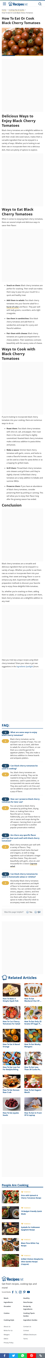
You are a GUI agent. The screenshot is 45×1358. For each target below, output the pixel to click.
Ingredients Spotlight (24, 666)
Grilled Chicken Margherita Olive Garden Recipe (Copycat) (32, 1261)
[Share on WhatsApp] (22, 1355)
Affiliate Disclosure (29, 1334)
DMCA (6, 1339)
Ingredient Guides (30, 1320)
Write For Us (8, 1330)
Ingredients (8, 1302)
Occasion (7, 1306)
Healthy (26, 1298)
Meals (6, 1298)
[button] (40, 1355)
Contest (26, 1330)
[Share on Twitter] (13, 1355)
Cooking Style (9, 1320)
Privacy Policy (8, 1343)
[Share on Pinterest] (31, 1355)
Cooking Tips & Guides (16, 10)
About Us (7, 1326)
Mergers (7, 1334)
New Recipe (28, 1302)
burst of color (13, 307)
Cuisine (6, 1313)
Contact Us (27, 1326)
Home (4, 10)
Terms (25, 1339)
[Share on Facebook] (4, 1355)
